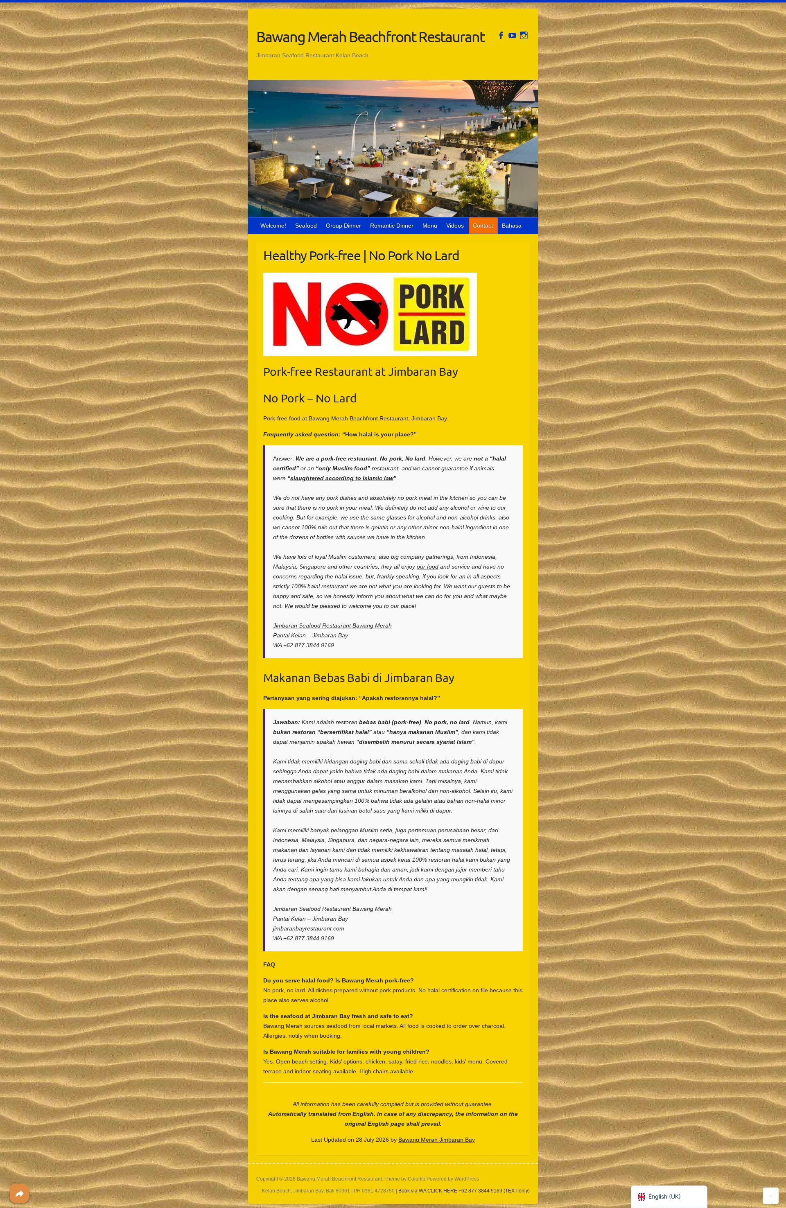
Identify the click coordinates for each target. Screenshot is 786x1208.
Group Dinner (343, 225)
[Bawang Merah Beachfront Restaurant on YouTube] (512, 35)
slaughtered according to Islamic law (341, 478)
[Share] (19, 1193)
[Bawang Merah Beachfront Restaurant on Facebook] (500, 35)
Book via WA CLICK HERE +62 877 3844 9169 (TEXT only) (464, 1191)
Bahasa (512, 225)
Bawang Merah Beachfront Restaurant (370, 36)
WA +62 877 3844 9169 (303, 938)
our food (427, 566)
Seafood (306, 225)
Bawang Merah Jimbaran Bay (436, 1139)
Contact (483, 225)
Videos (455, 225)
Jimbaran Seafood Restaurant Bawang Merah (332, 625)
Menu (429, 225)
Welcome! (273, 225)
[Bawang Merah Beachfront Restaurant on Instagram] (523, 35)
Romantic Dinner (391, 225)
